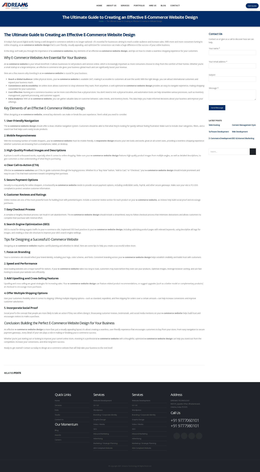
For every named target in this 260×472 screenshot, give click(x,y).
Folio (57, 410)
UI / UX (96, 405)
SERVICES (125, 5)
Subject (212, 75)
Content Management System (245, 125)
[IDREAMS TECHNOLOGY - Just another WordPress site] (14, 5)
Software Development (219, 131)
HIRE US (152, 5)
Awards (58, 435)
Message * (213, 88)
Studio (57, 415)
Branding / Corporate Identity (105, 415)
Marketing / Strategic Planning (105, 443)
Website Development (102, 400)
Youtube (191, 436)
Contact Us (59, 419)
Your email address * (218, 61)
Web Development (240, 131)
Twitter (184, 436)
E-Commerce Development (220, 138)
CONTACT (175, 5)
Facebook (176, 436)
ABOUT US (111, 5)
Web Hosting (214, 125)
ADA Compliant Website (103, 448)
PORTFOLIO (139, 5)
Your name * (214, 48)
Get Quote (252, 6)
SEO (95, 429)
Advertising (98, 438)
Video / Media (99, 424)
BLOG (163, 5)
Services (58, 405)
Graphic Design (99, 419)
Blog (56, 430)
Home (99, 5)
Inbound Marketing (101, 434)
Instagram (199, 436)
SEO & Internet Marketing (243, 138)
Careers (58, 440)
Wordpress (98, 410)
